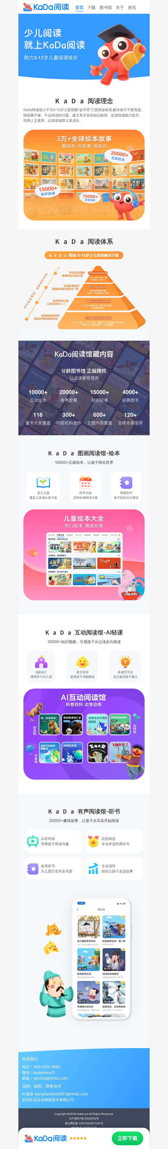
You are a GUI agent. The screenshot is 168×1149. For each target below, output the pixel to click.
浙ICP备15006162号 (86, 1118)
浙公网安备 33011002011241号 (84, 1123)
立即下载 (127, 1138)
